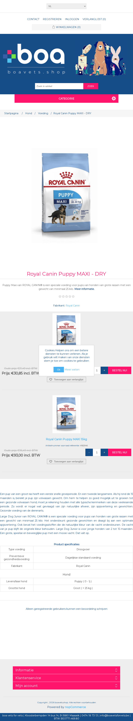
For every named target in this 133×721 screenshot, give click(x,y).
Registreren (52, 19)
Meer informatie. (84, 289)
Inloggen (72, 19)
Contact (33, 19)
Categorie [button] (66, 98)
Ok (58, 369)
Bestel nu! (119, 370)
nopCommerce (75, 707)
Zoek (90, 86)
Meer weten (72, 369)
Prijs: (6, 373)
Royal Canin (73, 305)
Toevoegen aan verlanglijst (68, 379)
